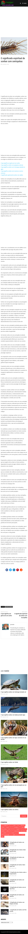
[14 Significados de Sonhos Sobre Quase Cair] (5, 865)
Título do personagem (5, 834)
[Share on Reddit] (21, 570)
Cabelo (14, 825)
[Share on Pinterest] (17, 570)
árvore (23, 834)
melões (7, 831)
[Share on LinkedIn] (14, 570)
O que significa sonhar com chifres (9, 809)
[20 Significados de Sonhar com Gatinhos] (5, 895)
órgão (2, 836)
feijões (23, 827)
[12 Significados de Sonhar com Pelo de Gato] (5, 910)
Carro (18, 825)
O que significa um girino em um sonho (10, 163)
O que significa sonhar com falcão (9, 762)
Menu (25, 3)
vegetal (14, 834)
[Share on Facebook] (7, 570)
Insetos (18, 829)
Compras (7, 827)
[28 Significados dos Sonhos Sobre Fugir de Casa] (5, 850)
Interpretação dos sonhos (14, 932)
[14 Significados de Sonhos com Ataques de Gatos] (5, 902)
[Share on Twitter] (10, 570)
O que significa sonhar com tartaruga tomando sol (13, 692)
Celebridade (22, 825)
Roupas (13, 832)
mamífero (3, 831)
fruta (9, 829)
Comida (2, 827)
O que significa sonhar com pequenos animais (12, 165)
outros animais (9, 606)
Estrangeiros (16, 827)
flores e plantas (4, 829)
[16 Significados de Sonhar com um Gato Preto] (5, 887)
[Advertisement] (14, 21)
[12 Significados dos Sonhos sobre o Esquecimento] (5, 872)
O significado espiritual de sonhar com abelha (12, 175)
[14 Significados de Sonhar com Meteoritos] (5, 880)
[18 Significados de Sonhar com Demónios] (5, 842)
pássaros (5, 832)
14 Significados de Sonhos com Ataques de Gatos (17, 903)
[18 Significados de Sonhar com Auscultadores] (5, 857)
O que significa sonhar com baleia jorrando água (13, 715)
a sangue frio (5, 825)
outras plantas (16, 831)
